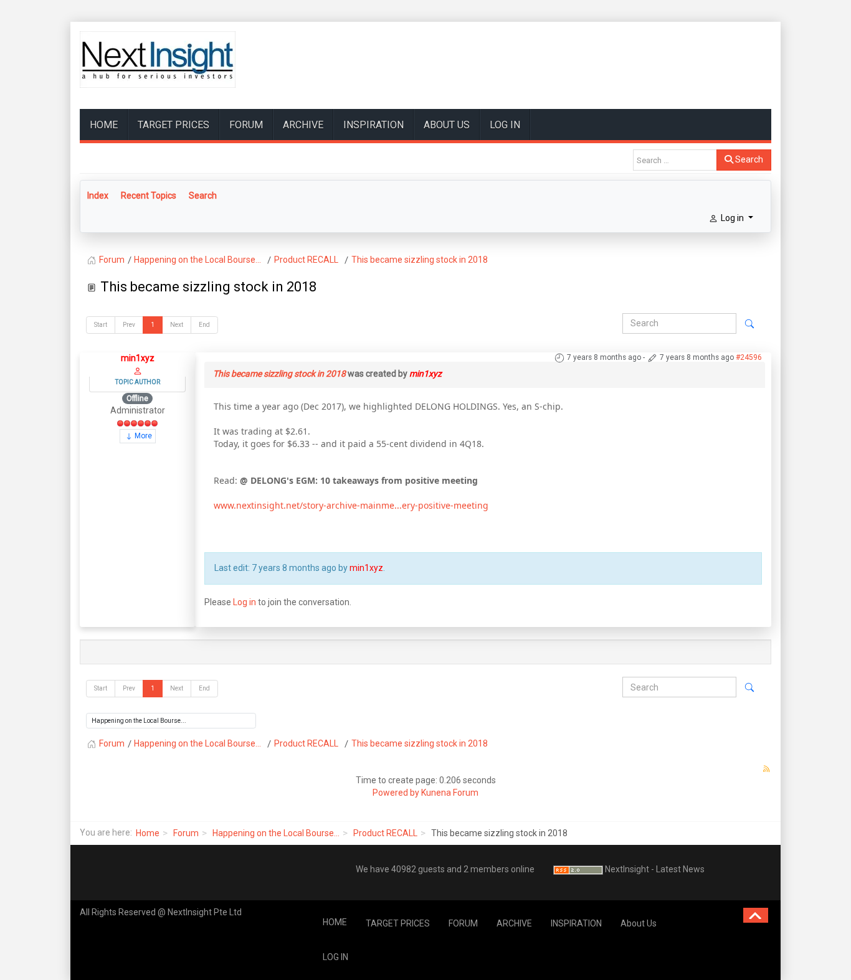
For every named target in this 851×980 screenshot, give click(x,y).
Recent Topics (148, 195)
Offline (137, 398)
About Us (447, 125)
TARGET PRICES (173, 125)
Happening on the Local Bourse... (276, 833)
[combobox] (675, 160)
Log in (244, 602)
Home (147, 833)
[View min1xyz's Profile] (137, 370)
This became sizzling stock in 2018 (279, 374)
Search (748, 159)
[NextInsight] (157, 59)
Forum (186, 833)
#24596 (749, 357)
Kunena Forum (449, 793)
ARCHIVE (303, 125)
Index (97, 195)
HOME (104, 125)
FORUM (246, 125)
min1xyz (138, 358)
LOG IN (505, 125)
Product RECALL (385, 833)
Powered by (396, 793)
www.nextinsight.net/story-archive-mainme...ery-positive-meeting (351, 505)
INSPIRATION (373, 125)
